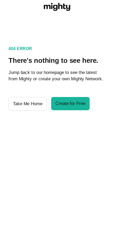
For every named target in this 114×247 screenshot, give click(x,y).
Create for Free (70, 103)
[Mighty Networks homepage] (57, 7)
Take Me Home (27, 103)
